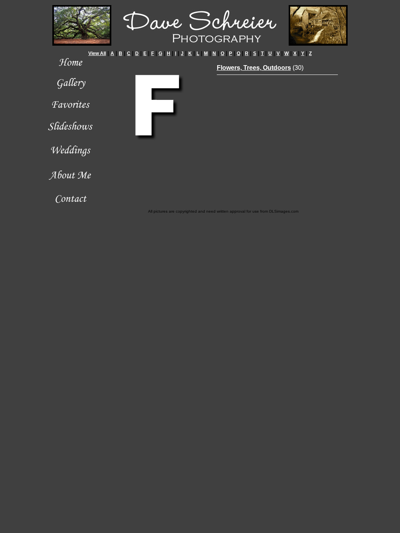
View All (97, 53)
